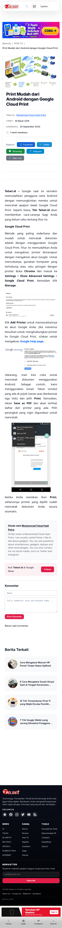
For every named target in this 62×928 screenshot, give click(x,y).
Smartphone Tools (49, 829)
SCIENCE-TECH (9, 851)
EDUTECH (6, 842)
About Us (6, 894)
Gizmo (25, 829)
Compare (46, 837)
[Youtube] (28, 814)
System (44, 6)
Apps (24, 851)
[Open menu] (34, 6)
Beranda (6, 43)
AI (3, 829)
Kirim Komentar (14, 617)
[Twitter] (22, 814)
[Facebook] (10, 814)
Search (45, 846)
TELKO (5, 833)
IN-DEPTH (6, 837)
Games (25, 855)
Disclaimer (37, 894)
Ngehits (25, 842)
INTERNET (6, 855)
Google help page (31, 341)
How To (25, 837)
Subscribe (31, 881)
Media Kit (27, 894)
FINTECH (6, 846)
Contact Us (16, 894)
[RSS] (35, 814)
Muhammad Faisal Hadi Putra (31, 115)
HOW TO (18, 43)
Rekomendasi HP (49, 833)
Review (25, 833)
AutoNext (26, 846)
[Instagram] (16, 814)
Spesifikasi (46, 842)
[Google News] (4, 814)
